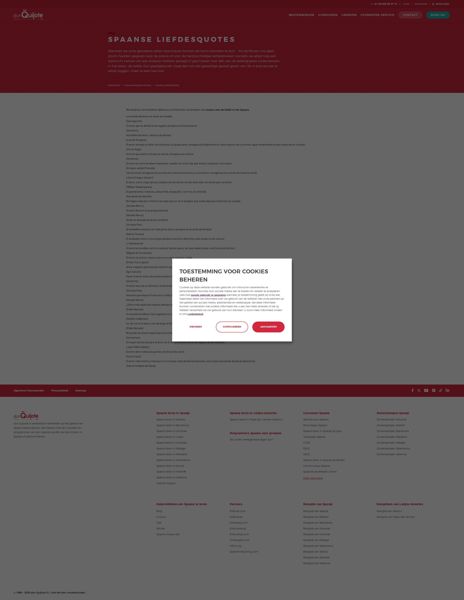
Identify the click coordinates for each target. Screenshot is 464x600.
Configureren (232, 327)
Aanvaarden (268, 327)
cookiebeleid (195, 314)
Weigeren (195, 327)
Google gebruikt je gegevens (208, 295)
